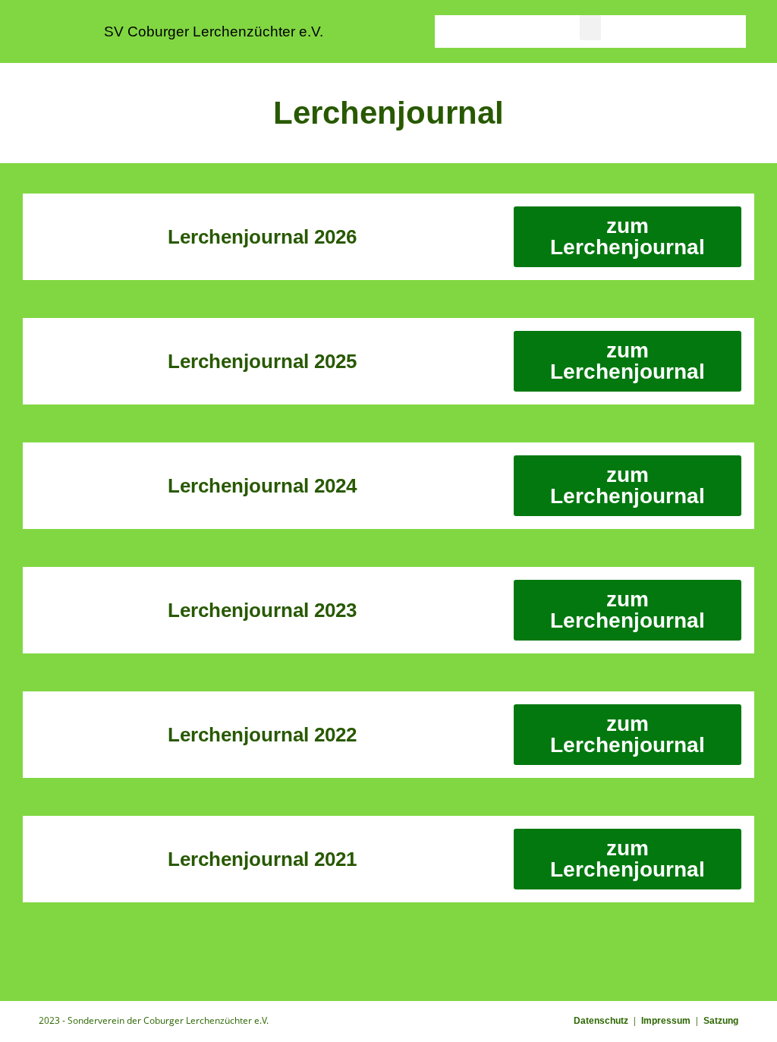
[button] (590, 27)
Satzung (720, 1020)
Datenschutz (601, 1020)
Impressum (665, 1020)
